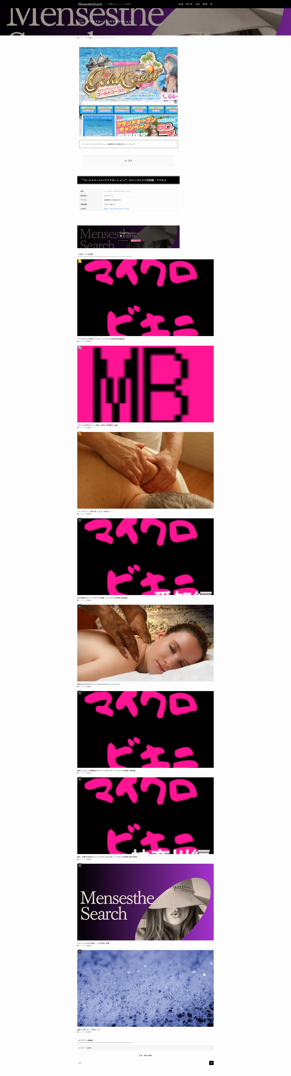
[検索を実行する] (211, 1063)
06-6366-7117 (109, 195)
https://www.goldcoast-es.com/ (116, 208)
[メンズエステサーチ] (90, 4)
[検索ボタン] (211, 4)
